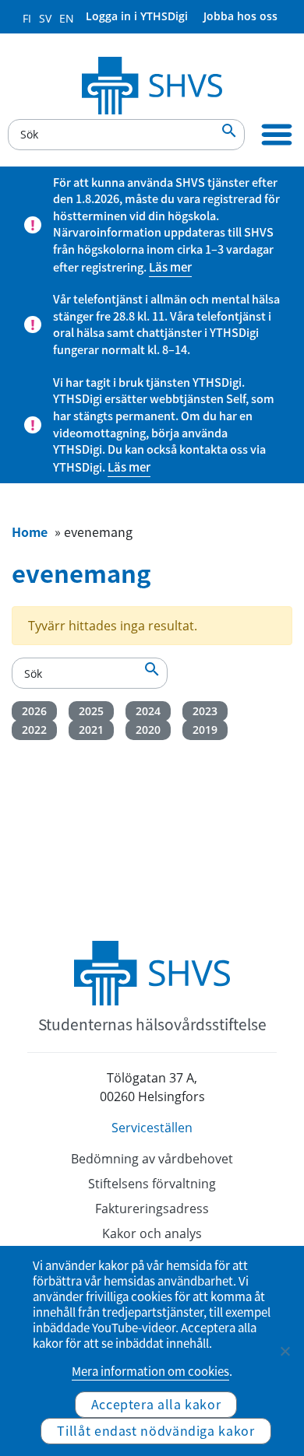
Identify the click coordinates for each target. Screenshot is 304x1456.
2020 (148, 729)
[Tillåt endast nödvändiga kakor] (284, 1351)
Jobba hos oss (240, 16)
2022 (34, 729)
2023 (205, 710)
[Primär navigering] (276, 134)
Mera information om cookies (150, 1371)
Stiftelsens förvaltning (152, 1183)
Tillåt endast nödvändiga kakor (155, 1430)
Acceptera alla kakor (156, 1404)
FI (27, 18)
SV (45, 18)
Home (30, 531)
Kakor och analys (152, 1233)
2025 (91, 710)
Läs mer (170, 266)
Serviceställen (152, 1127)
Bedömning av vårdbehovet (152, 1158)
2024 (148, 710)
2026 (34, 710)
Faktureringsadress (152, 1208)
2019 (205, 729)
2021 (91, 729)
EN (66, 18)
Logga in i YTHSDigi (137, 16)
